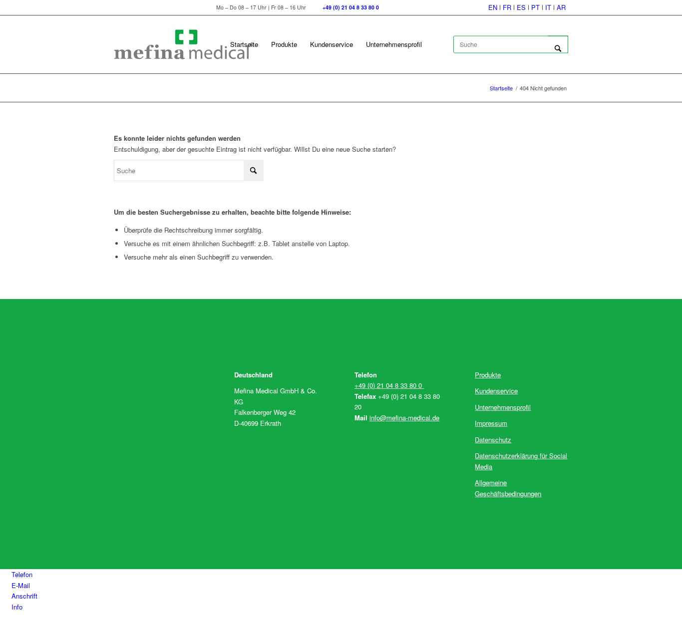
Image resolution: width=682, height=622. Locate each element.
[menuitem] (493, 7)
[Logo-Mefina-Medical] (184, 44)
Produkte (488, 374)
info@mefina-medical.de (404, 417)
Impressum (491, 423)
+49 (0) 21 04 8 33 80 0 (389, 385)
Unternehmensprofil (503, 407)
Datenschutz (493, 439)
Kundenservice (496, 390)
